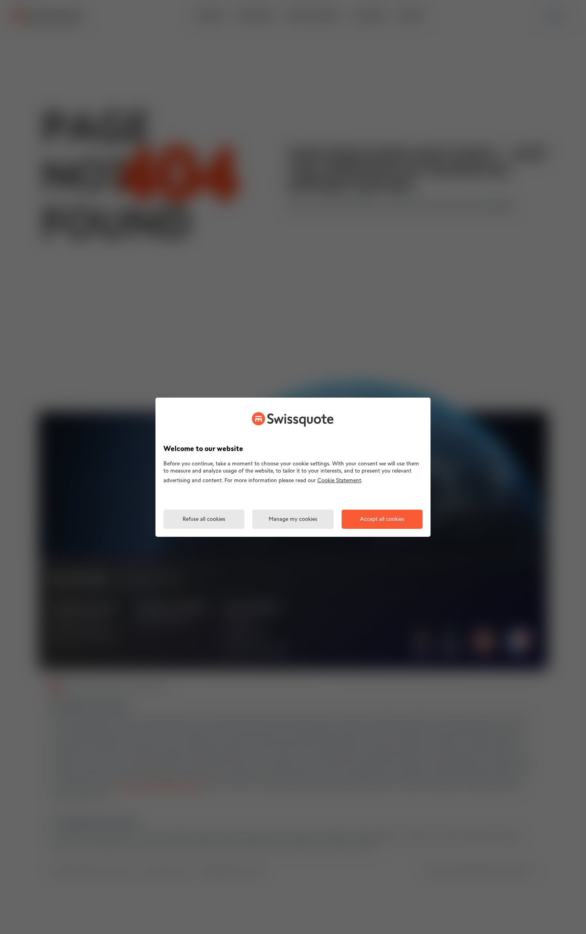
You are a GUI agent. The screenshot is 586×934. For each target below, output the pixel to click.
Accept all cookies (382, 519)
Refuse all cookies (204, 519)
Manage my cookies (293, 519)
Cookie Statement (339, 481)
